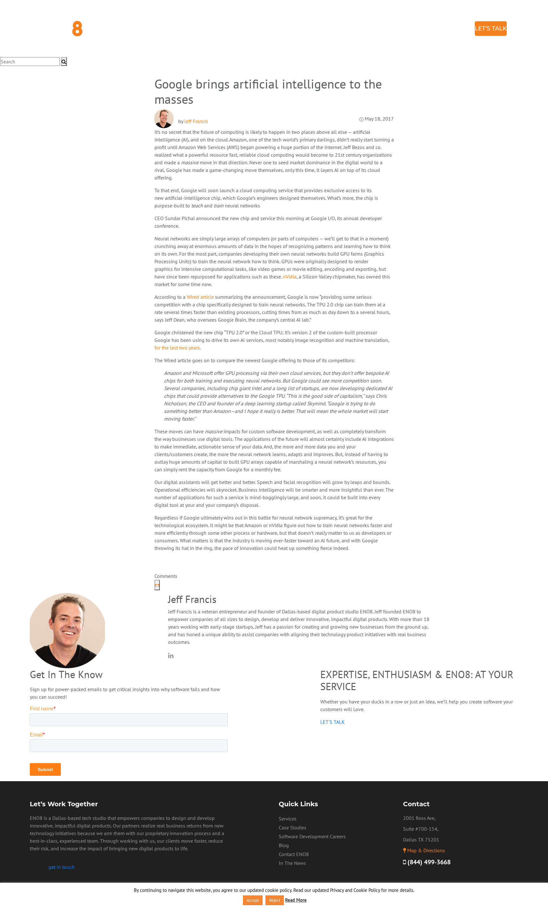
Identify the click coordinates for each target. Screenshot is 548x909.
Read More (296, 900)
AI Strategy (192, 16)
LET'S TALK (332, 722)
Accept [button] (253, 900)
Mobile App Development (209, 35)
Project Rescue (197, 41)
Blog (459, 28)
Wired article (200, 297)
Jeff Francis (196, 121)
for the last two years (177, 347)
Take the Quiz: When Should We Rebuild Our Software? (328, 32)
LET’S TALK (491, 28)
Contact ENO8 (294, 854)
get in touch (62, 867)
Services (184, 9)
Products (163, 70)
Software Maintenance (208, 47)
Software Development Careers (312, 836)
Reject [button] (274, 900)
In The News (292, 863)
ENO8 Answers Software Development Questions (321, 25)
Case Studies (428, 28)
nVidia (290, 276)
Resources (267, 19)
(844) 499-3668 (428, 862)
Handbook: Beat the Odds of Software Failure (317, 38)
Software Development (208, 28)
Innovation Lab (197, 22)
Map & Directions (426, 850)
